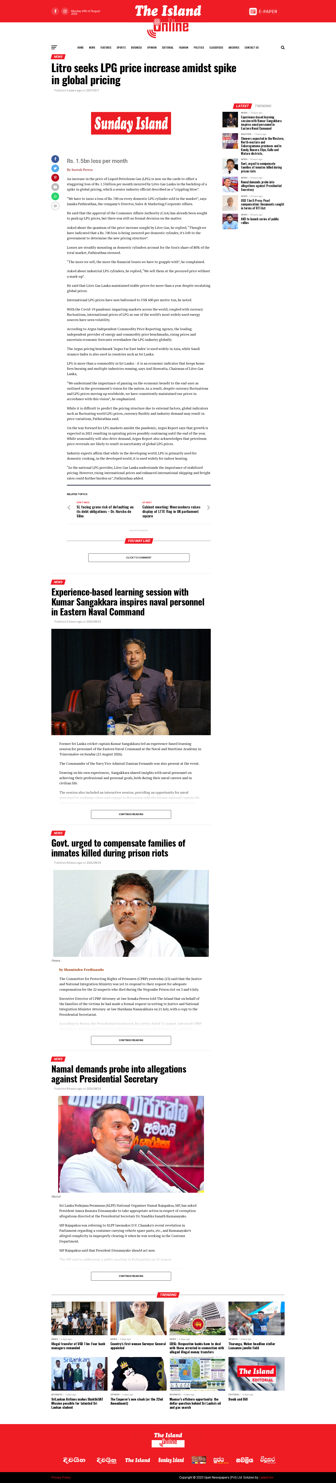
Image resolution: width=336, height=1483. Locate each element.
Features (106, 47)
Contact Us (252, 47)
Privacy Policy (61, 1477)
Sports (121, 47)
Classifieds (216, 47)
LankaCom (266, 1477)
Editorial (167, 47)
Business (136, 47)
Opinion (152, 47)
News (92, 47)
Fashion (183, 47)
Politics (199, 47)
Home (80, 47)
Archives (233, 47)
